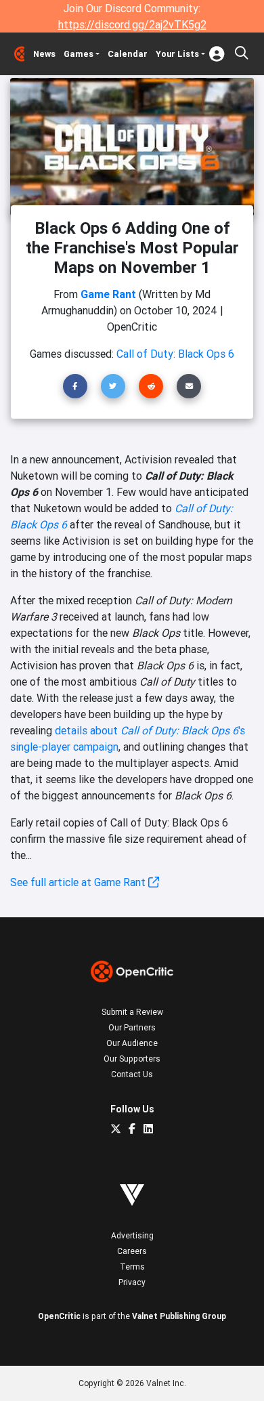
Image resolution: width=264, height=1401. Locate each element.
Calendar (128, 54)
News (44, 54)
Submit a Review (132, 1012)
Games (78, 54)
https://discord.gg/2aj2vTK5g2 (132, 24)
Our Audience (132, 1043)
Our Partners (132, 1027)
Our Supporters (132, 1058)
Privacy (132, 1282)
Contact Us (132, 1074)
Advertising (132, 1235)
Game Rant (108, 294)
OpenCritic (59, 1316)
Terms (132, 1266)
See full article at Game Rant (79, 882)
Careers (132, 1251)
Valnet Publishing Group (179, 1316)
